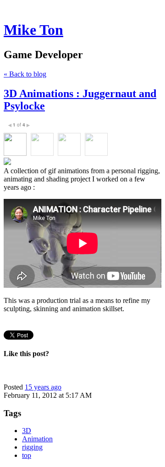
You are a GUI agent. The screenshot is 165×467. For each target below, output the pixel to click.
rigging (32, 447)
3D (26, 430)
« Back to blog (25, 74)
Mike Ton (33, 30)
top (26, 455)
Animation (37, 439)
